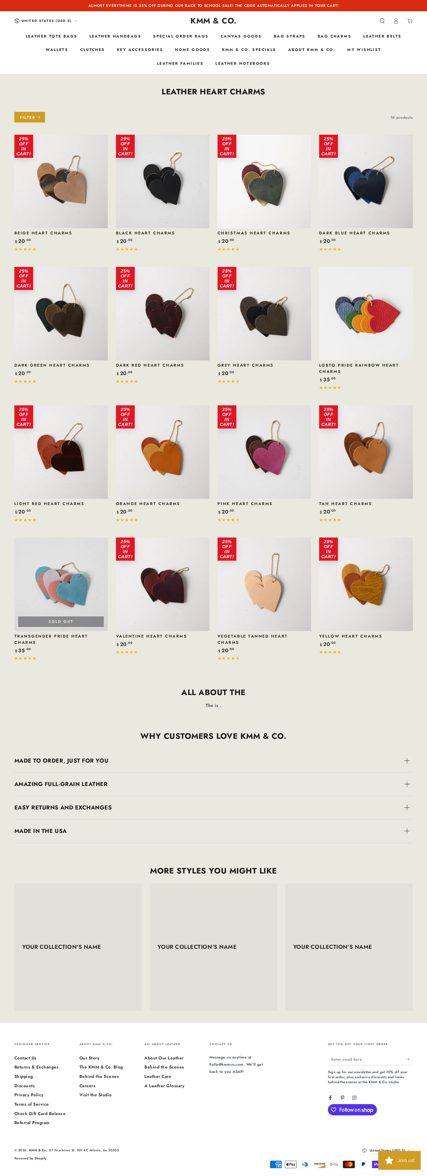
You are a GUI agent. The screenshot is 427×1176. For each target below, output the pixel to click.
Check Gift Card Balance (40, 1113)
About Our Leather (164, 1058)
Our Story (89, 1058)
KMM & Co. (38, 1150)
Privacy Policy (29, 1095)
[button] (382, 21)
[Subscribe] (410, 1059)
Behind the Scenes (99, 1076)
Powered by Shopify (30, 1158)
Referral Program (32, 1122)
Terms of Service (31, 1104)
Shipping (23, 1076)
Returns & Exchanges (36, 1067)
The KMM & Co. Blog (101, 1067)
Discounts (24, 1086)
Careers (87, 1086)
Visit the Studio (95, 1095)
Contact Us (25, 1058)
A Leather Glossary (164, 1086)
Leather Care (157, 1076)
